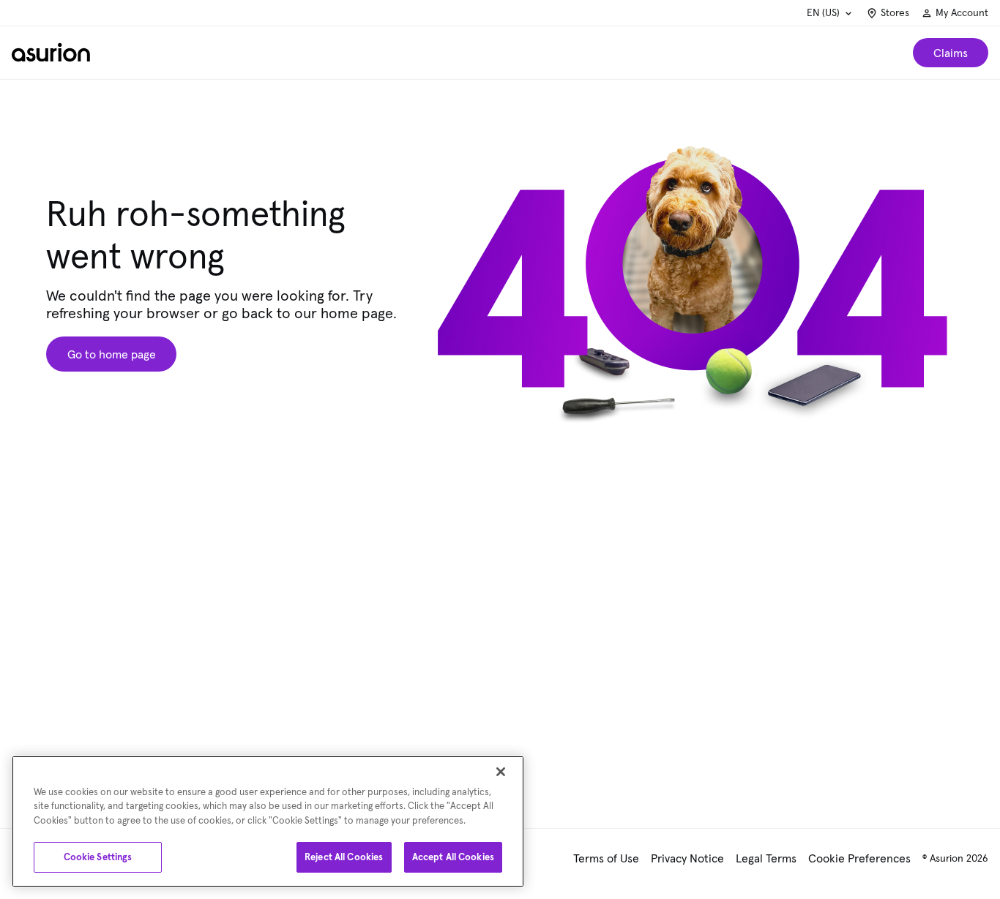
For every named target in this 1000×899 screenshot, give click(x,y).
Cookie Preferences (859, 858)
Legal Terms (766, 858)
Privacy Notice (687, 858)
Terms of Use (606, 858)
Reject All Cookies (344, 857)
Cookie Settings (98, 857)
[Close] (501, 772)
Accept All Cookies (453, 857)
